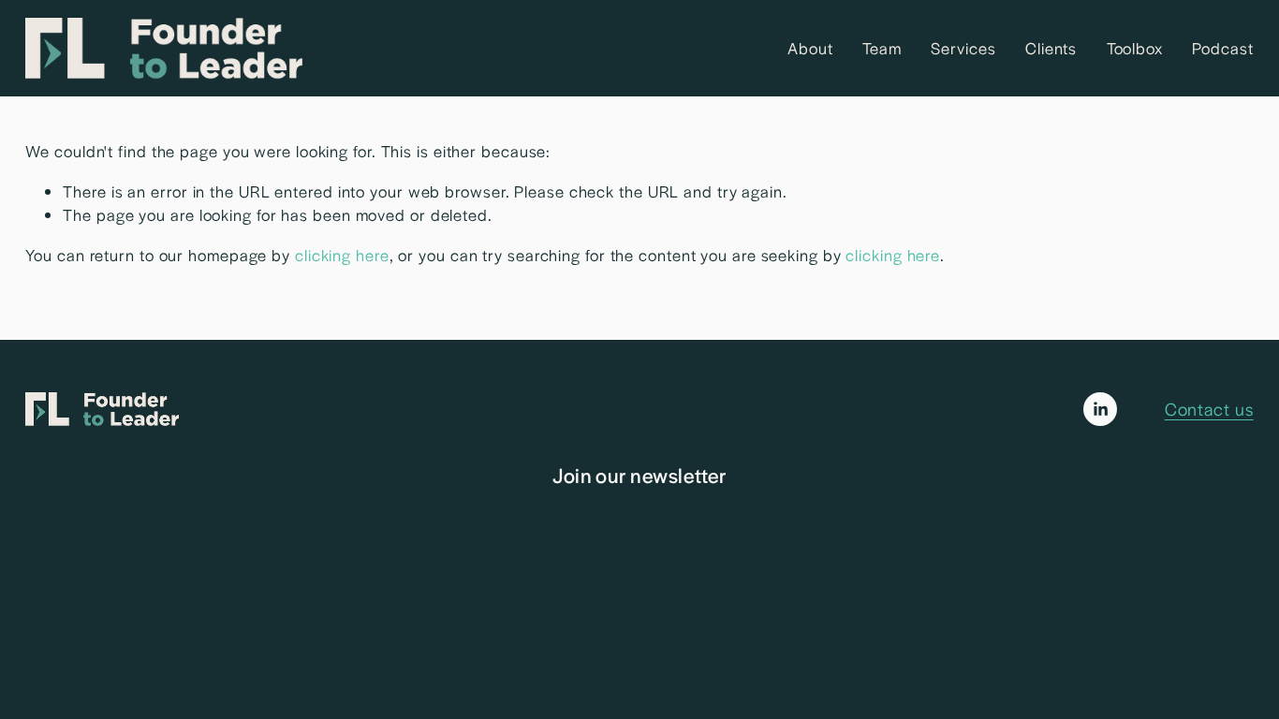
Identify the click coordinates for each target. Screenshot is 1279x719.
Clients (1051, 48)
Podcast (1222, 48)
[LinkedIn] (1100, 409)
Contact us (1209, 408)
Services (963, 48)
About (810, 48)
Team (882, 48)
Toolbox (1135, 48)
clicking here (342, 254)
